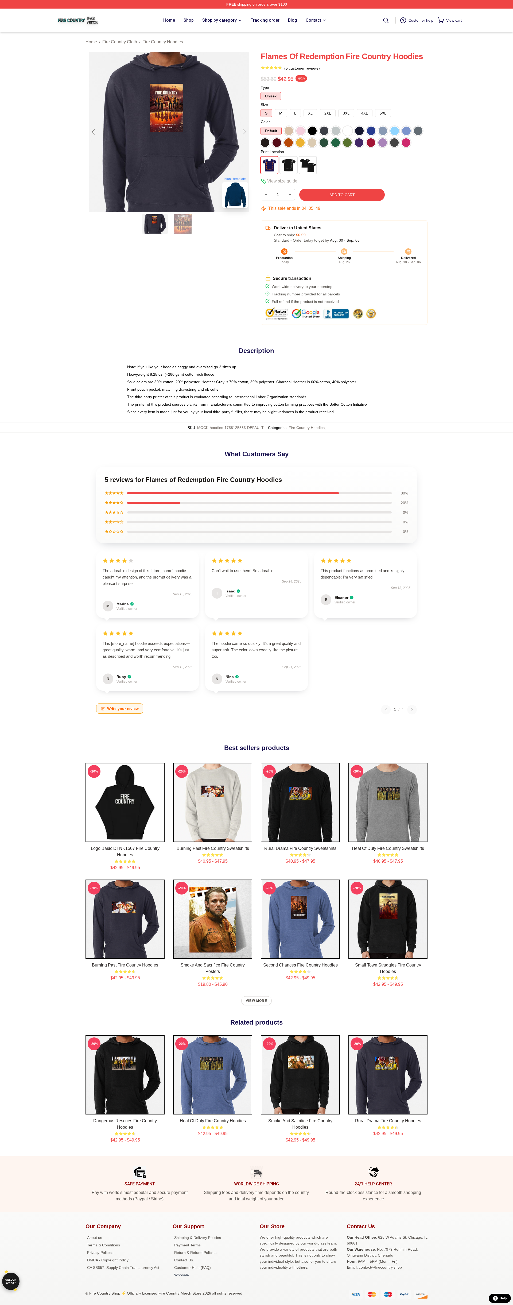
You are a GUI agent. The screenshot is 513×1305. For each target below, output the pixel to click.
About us (94, 1237)
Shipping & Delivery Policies (197, 1237)
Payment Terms (187, 1245)
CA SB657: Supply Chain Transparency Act (123, 1267)
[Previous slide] (93, 132)
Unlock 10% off (10, 1281)
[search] (385, 20)
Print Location (272, 152)
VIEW (125, 837)
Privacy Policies (100, 1252)
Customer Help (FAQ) (192, 1267)
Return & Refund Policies (195, 1252)
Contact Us (183, 1260)
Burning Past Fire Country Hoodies (125, 965)
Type (265, 87)
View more (256, 1001)
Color (265, 122)
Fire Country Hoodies (162, 42)
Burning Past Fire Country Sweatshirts (213, 848)
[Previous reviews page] (386, 709)
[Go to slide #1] (155, 224)
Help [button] (503, 1298)
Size (264, 104)
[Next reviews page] (412, 709)
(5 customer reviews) (302, 68)
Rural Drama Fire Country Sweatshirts (300, 848)
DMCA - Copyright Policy (108, 1260)
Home (91, 42)
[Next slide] (244, 132)
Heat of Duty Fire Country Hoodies (213, 1120)
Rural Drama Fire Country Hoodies (388, 1120)
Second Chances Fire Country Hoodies (300, 965)
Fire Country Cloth (119, 42)
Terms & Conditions (103, 1245)
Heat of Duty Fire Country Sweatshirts (388, 848)
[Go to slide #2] (183, 224)
